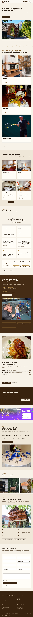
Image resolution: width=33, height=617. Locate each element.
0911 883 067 (15, 17)
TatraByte (9, 615)
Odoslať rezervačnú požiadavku (10, 583)
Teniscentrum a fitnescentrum (6, 607)
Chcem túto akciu (25, 399)
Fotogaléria (18, 599)
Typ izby (18, 559)
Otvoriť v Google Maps (7, 539)
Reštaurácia (3, 604)
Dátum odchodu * (19, 567)
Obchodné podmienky (20, 607)
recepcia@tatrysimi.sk (4, 600)
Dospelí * (4, 563)
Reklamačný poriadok (20, 608)
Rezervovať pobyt (6, 17)
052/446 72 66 (8, 598)
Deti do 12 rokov (19, 563)
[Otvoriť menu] (30, 2)
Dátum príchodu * (5, 567)
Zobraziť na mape (4, 596)
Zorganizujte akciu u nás (7, 441)
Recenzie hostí (19, 598)
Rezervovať (26, 1)
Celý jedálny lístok (6, 382)
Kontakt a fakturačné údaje (20, 539)
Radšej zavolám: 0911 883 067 (10, 585)
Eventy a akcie (3, 608)
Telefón (4, 559)
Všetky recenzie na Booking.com (8, 270)
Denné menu (14, 382)
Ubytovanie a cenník (20, 595)
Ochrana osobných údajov (20, 604)
